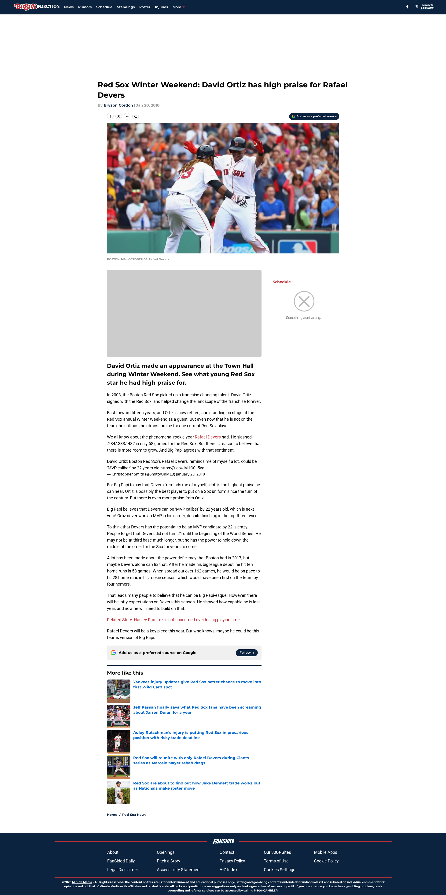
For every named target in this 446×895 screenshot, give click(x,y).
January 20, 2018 (190, 474)
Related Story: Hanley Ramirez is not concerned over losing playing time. (174, 619)
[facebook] (407, 6)
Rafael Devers (208, 437)
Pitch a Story (168, 860)
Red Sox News (134, 815)
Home (112, 815)
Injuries (161, 7)
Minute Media (82, 882)
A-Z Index (228, 869)
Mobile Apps (325, 852)
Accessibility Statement (179, 869)
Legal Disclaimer (122, 869)
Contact (227, 852)
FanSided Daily (121, 860)
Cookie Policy (326, 860)
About (112, 852)
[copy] (135, 116)
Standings (126, 7)
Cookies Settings (279, 869)
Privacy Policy (232, 860)
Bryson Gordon (118, 105)
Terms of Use (276, 860)
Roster (144, 7)
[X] (417, 6)
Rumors (85, 7)
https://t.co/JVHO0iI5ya (182, 467)
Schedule (104, 7)
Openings (165, 852)
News (69, 7)
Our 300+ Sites (277, 852)
